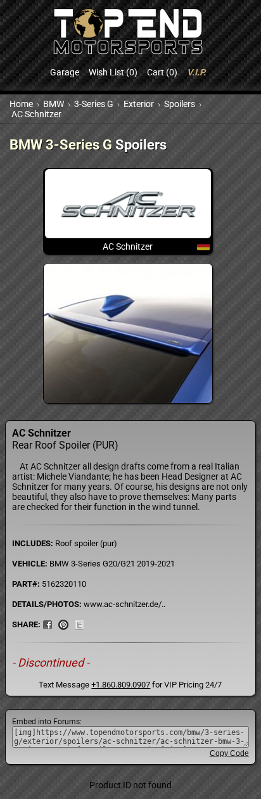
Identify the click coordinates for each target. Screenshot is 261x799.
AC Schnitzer (36, 114)
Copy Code (229, 753)
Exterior (139, 104)
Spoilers (179, 104)
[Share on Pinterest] (63, 624)
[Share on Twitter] (79, 624)
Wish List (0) (113, 72)
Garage (64, 72)
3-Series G (93, 104)
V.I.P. (196, 72)
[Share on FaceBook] (47, 624)
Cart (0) (162, 72)
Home (21, 104)
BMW (53, 104)
